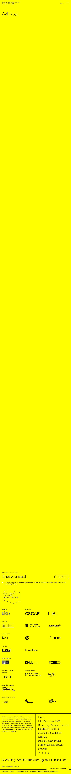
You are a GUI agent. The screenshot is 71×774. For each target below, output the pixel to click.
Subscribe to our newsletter (10, 573)
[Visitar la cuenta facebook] (39, 753)
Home (41, 717)
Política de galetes (7, 766)
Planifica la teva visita (49, 740)
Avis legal (16, 766)
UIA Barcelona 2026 (49, 721)
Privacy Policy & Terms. (10, 584)
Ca (60, 3)
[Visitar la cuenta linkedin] (49, 753)
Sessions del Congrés (49, 732)
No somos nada (53, 771)
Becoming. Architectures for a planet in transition (53, 726)
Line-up (42, 736)
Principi (12, 771)
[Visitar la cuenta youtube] (46, 753)
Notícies (42, 748)
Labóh (26, 771)
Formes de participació (50, 744)
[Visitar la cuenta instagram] (42, 753)
